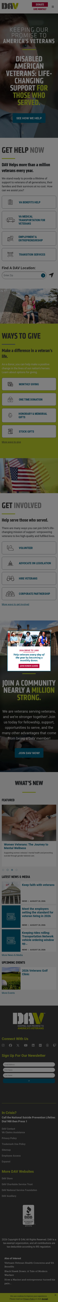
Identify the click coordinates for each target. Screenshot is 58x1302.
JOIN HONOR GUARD (29, 665)
